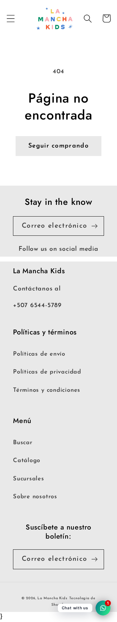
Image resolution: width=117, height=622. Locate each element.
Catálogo (26, 461)
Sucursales (28, 479)
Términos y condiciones (46, 390)
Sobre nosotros (35, 497)
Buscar (22, 443)
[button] (10, 18)
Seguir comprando (58, 146)
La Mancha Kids (52, 598)
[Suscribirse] (94, 226)
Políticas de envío (39, 354)
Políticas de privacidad (47, 372)
